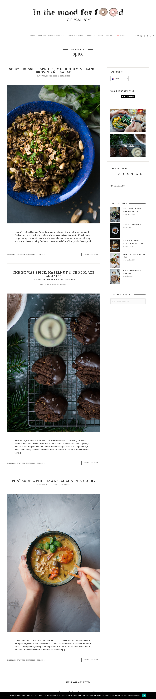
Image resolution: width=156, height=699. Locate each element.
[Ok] (153, 695)
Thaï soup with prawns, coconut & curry (54, 481)
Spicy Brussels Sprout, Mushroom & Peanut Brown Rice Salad (53, 70)
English (123, 35)
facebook (11, 255)
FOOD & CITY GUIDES (75, 35)
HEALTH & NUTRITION (56, 35)
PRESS (100, 35)
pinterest (30, 255)
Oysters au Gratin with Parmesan (132, 210)
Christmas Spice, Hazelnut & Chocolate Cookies (54, 274)
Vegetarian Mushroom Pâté (134, 255)
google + (41, 255)
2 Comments (64, 76)
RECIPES (41, 35)
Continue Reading (90, 254)
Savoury (41, 76)
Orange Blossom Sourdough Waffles (133, 242)
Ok (144, 695)
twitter (21, 255)
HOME (32, 35)
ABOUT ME (90, 35)
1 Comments (63, 284)
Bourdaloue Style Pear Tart (132, 272)
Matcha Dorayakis (132, 225)
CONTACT (109, 35)
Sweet (42, 284)
